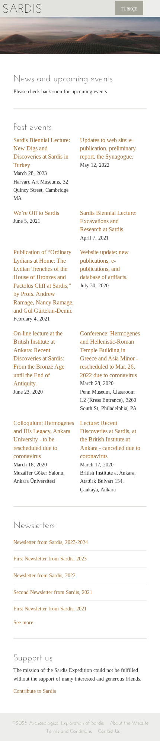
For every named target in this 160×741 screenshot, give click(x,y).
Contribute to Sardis (34, 691)
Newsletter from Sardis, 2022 (44, 575)
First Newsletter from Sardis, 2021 (50, 609)
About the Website (129, 723)
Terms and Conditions (69, 731)
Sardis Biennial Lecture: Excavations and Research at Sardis (108, 221)
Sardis (22, 8)
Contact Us (109, 731)
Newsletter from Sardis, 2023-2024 (50, 542)
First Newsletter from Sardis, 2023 (50, 559)
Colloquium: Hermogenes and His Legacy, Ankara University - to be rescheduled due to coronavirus (43, 440)
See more (23, 622)
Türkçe (129, 9)
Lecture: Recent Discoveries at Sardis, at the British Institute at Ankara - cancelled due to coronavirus (110, 440)
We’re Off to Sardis (36, 213)
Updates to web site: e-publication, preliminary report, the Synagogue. (108, 148)
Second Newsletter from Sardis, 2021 (52, 592)
